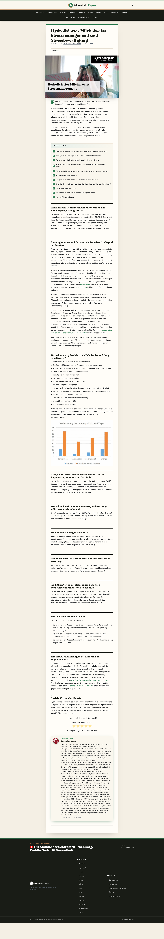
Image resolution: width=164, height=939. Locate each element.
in (57, 51)
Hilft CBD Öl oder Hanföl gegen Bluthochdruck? (90, 680)
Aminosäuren (85, 284)
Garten (82, 12)
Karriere (114, 12)
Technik (124, 12)
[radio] (74, 726)
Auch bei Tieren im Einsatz (63, 197)
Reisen (90, 12)
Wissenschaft (83, 18)
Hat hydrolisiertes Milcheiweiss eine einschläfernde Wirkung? (75, 180)
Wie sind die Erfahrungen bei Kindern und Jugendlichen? (74, 193)
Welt (106, 12)
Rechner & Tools (114, 896)
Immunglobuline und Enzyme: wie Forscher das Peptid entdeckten (77, 156)
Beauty (63, 12)
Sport (98, 12)
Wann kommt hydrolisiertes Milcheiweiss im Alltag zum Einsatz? (76, 160)
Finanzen (72, 12)
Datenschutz (113, 880)
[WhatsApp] (82, 53)
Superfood (52, 12)
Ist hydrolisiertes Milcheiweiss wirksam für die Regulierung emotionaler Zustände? (79, 165)
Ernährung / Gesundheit (72, 44)
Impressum (113, 884)
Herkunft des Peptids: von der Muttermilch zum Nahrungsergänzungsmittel (80, 151)
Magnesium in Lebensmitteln (80, 686)
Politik (95, 18)
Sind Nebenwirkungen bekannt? (65, 175)
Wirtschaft (70, 18)
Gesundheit (40, 12)
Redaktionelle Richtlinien (117, 888)
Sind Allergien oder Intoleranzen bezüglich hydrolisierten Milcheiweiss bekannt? (82, 184)
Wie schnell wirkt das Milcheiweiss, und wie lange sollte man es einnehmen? (80, 171)
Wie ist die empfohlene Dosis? (64, 188)
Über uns (112, 892)
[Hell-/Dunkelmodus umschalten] (132, 5)
